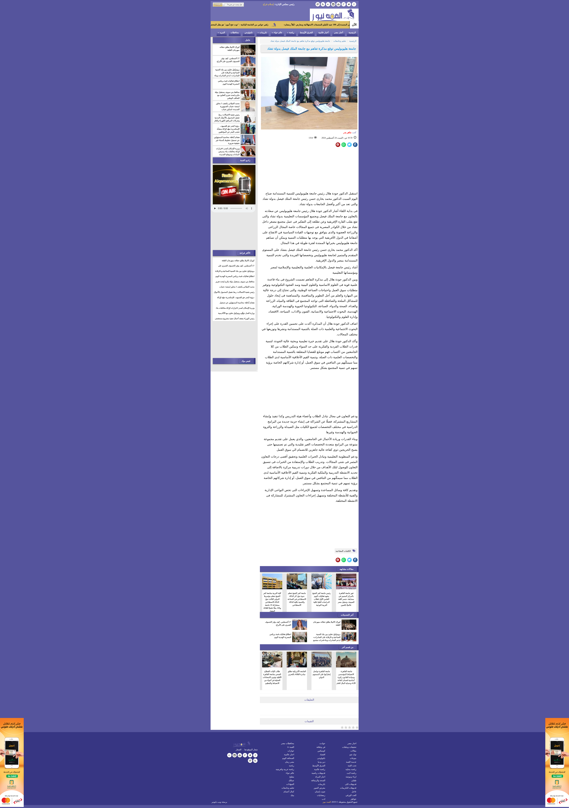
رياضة (291, 32)
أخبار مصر (338, 32)
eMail (317, 4)
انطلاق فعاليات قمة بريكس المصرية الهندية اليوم (280, 635)
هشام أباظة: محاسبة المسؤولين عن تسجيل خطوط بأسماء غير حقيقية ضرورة (227, 140)
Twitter (349, 4)
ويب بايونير (216, 802)
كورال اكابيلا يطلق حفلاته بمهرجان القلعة (327, 623)
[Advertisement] (309, 170)
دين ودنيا (321, 762)
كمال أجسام (289, 791)
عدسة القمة (351, 762)
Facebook (354, 4)
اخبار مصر (351, 743)
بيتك (292, 795)
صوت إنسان (320, 791)
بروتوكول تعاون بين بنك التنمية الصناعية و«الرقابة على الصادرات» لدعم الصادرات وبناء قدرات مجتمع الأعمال (327, 638)
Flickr (328, 4)
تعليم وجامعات (288, 788)
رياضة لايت (351, 773)
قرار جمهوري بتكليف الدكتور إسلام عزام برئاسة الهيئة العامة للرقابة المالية (217, 25)
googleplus (343, 4)
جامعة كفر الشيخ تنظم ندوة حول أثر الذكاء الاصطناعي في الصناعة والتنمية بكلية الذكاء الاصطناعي (297, 599)
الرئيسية (352, 32)
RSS (323, 4)
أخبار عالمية (323, 32)
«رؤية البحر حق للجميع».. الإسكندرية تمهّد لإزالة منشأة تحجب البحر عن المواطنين (228, 129)
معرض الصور (319, 788)
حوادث (322, 743)
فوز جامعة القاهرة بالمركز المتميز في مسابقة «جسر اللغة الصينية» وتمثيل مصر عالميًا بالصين (346, 599)
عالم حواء (278, 32)
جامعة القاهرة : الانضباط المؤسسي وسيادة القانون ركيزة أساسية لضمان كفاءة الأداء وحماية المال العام (346, 677)
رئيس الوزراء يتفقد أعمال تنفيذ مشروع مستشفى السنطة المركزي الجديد (234, 320)
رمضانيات (321, 795)
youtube (338, 4)
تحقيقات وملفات (349, 747)
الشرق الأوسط (306, 32)
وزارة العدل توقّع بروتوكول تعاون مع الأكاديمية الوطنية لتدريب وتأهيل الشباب (236, 315)
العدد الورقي (351, 795)
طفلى (353, 780)
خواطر (353, 799)
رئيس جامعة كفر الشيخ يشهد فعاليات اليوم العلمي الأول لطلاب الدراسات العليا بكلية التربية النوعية (321, 599)
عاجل (354, 791)
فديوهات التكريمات (348, 788)
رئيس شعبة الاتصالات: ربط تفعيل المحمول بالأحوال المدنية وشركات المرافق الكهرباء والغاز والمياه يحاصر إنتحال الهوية (227, 119)
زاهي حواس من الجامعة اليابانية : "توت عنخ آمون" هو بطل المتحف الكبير (297, 25)
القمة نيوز (327, 802)
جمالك (291, 780)
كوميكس (321, 751)
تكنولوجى (321, 758)
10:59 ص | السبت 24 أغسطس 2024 (337, 138)
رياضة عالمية (319, 769)
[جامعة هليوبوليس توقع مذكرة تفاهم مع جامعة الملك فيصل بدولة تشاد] (343, 144)
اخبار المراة (320, 777)
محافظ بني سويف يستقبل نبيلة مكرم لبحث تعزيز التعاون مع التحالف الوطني (227, 95)
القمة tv (290, 747)
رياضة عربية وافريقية (285, 769)
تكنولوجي (248, 32)
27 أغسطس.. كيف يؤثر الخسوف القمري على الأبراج (278, 623)
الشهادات (290, 784)
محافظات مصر (287, 743)
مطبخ (291, 777)
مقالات (353, 751)
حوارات (291, 751)
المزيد (222, 32)
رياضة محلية (351, 769)
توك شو (353, 754)
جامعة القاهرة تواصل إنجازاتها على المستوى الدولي (322, 674)
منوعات (353, 758)
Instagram (333, 4)
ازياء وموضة (351, 777)
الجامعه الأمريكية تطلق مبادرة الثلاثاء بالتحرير (297, 672)
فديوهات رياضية (318, 773)
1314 (311, 138)
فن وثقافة (321, 747)
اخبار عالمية (289, 754)
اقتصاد (322, 754)
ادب (323, 799)
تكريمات (263, 32)
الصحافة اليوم (288, 758)
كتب (349, 132)
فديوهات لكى (350, 784)
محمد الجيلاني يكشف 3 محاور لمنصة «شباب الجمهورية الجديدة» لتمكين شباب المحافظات (228, 107)
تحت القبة (352, 766)
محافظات (235, 32)
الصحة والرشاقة (318, 780)
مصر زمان (289, 762)
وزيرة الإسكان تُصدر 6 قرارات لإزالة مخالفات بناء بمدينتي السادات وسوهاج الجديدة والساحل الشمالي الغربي (228, 153)
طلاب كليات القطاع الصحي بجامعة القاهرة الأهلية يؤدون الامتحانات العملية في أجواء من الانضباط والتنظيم (272, 677)
